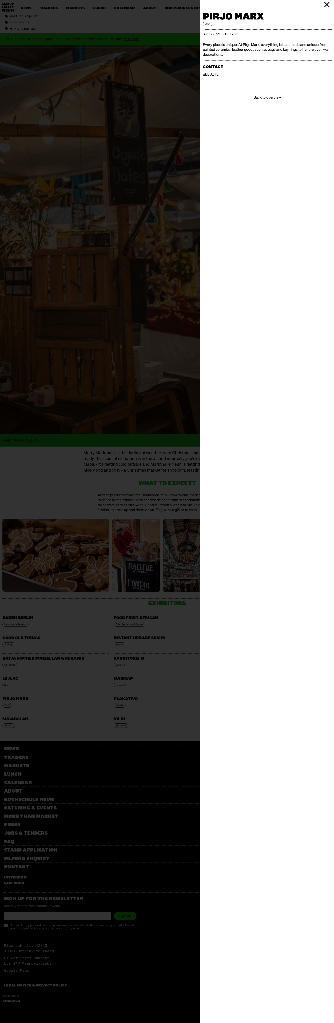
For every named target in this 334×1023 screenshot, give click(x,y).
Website (211, 74)
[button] (327, 4)
